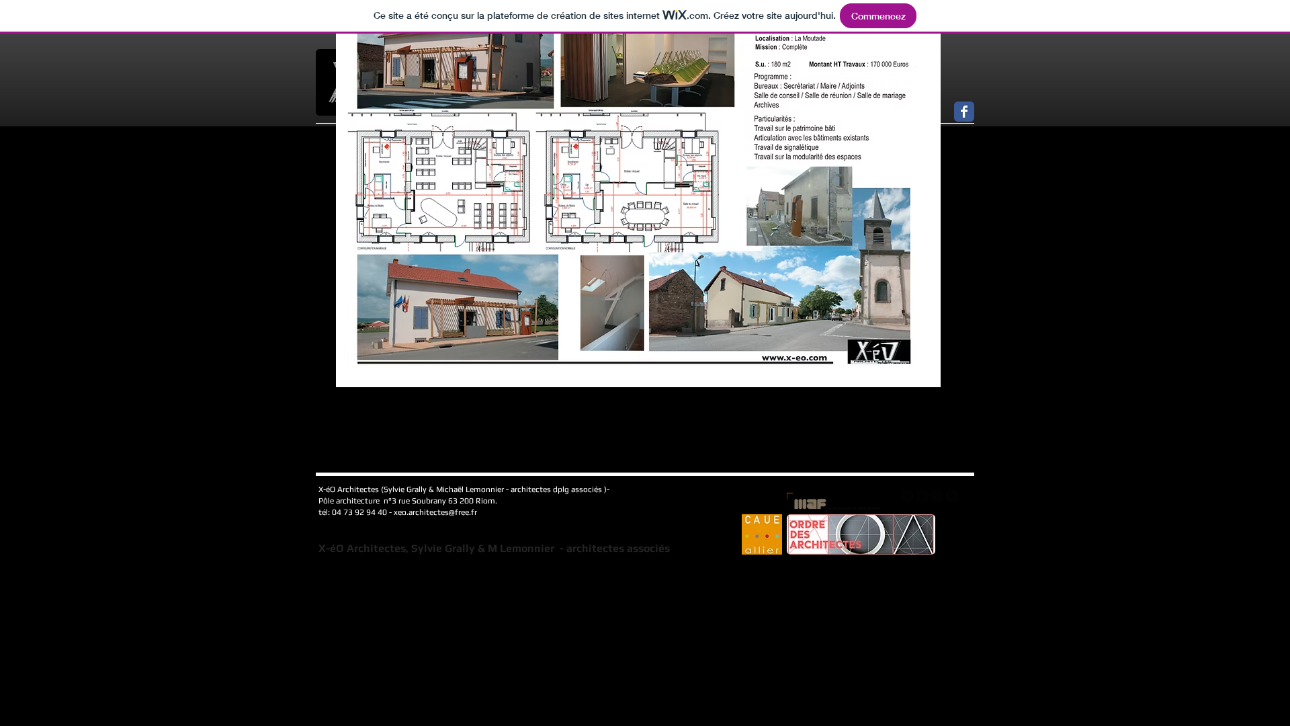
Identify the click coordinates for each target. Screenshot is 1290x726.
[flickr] (951, 495)
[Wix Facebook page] (964, 112)
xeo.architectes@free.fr (435, 512)
